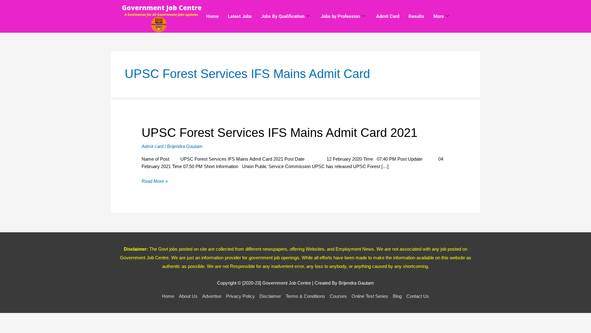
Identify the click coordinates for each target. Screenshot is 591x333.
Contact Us (417, 296)
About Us (188, 296)
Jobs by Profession (340, 16)
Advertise (211, 296)
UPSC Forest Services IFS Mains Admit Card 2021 (279, 132)
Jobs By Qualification (282, 16)
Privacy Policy (240, 296)
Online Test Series (370, 296)
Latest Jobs (240, 16)
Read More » (155, 181)
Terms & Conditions (305, 296)
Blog (397, 296)
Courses (338, 296)
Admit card (152, 146)
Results (416, 16)
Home (212, 16)
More (438, 16)
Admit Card (387, 16)
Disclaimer (270, 296)
